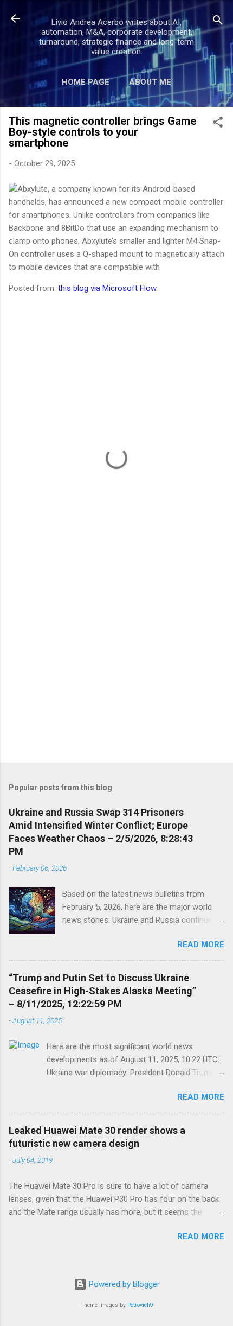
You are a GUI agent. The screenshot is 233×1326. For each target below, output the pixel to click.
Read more (200, 944)
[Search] (217, 22)
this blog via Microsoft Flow (107, 288)
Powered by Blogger (123, 1284)
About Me (150, 82)
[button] (217, 124)
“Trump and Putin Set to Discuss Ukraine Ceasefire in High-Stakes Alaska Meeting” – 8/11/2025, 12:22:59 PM (102, 991)
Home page (85, 82)
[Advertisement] (116, 669)
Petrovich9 (140, 1305)
